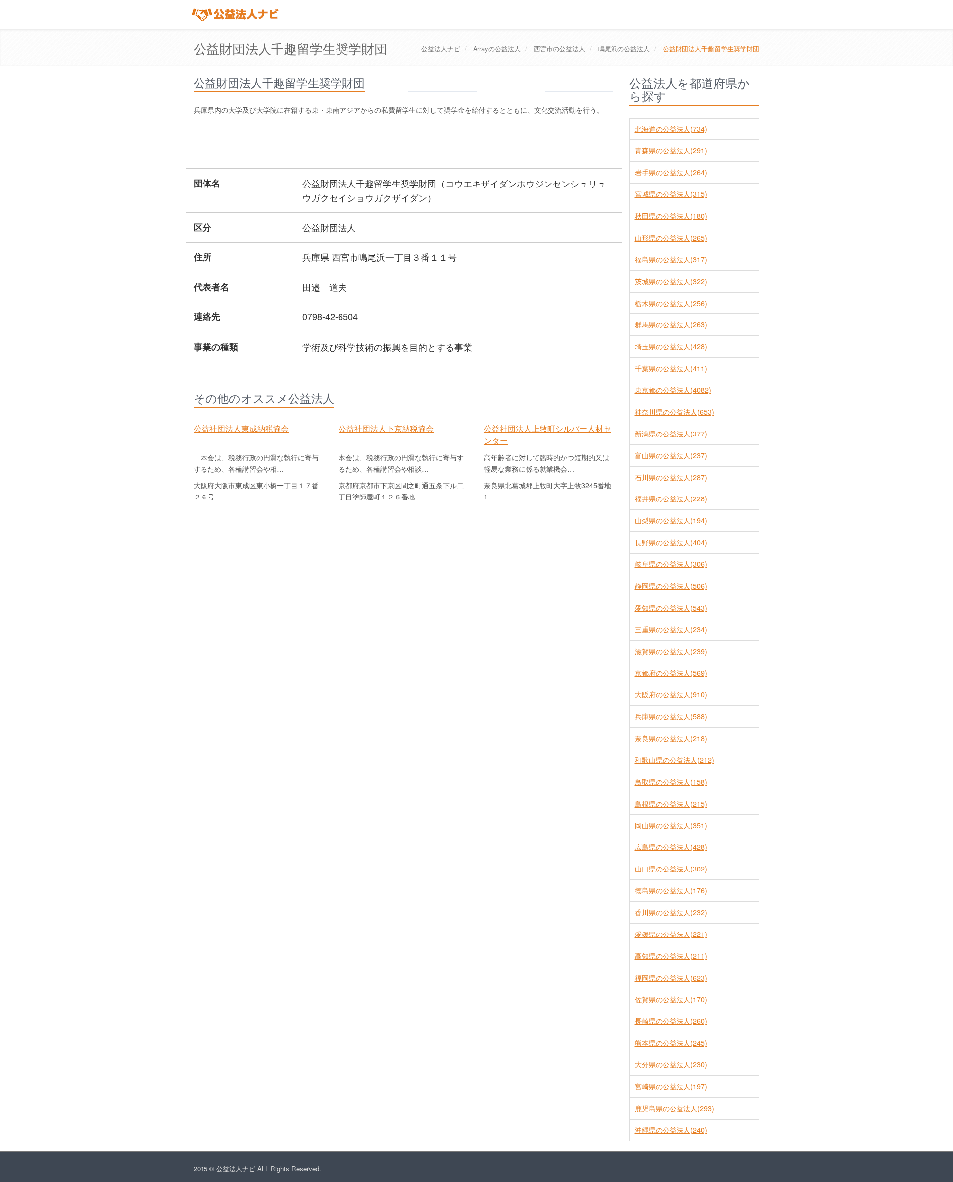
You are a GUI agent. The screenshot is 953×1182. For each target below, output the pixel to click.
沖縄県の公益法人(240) (671, 1130)
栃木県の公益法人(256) (671, 303)
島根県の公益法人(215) (671, 804)
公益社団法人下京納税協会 (386, 428)
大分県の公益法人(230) (671, 1064)
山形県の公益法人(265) (671, 238)
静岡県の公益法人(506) (671, 586)
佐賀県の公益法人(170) (671, 999)
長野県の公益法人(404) (671, 542)
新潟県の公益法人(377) (671, 433)
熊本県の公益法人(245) (671, 1043)
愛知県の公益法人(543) (671, 608)
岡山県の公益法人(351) (671, 825)
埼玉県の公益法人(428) (671, 346)
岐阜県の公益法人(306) (671, 564)
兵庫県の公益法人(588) (671, 716)
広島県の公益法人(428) (671, 847)
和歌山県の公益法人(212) (674, 760)
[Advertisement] (374, 143)
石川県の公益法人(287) (671, 477)
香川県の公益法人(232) (671, 912)
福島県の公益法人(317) (671, 259)
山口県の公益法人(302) (671, 868)
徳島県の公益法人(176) (671, 890)
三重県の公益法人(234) (671, 629)
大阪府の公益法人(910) (671, 694)
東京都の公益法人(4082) (673, 390)
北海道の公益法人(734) (671, 129)
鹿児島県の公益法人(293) (674, 1108)
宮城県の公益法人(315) (671, 194)
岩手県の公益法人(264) (671, 172)
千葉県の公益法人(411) (671, 368)
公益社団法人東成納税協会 (241, 428)
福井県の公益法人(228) (671, 498)
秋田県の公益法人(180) (671, 216)
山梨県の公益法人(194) (671, 520)
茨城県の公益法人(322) (671, 281)
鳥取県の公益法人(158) (671, 782)
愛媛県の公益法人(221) (671, 934)
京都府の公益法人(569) (671, 673)
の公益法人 (497, 48)
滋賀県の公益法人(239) (671, 651)
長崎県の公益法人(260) (671, 1021)
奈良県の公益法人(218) (671, 738)
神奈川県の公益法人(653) (674, 412)
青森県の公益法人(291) (671, 150)
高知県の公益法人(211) (671, 956)
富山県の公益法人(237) (671, 455)
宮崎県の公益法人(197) (671, 1086)
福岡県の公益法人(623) (671, 978)
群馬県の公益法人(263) (671, 324)
